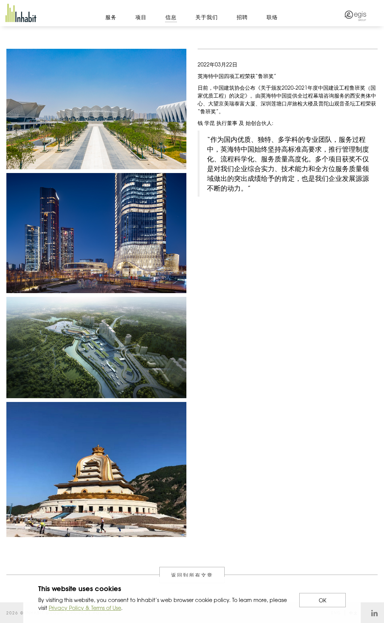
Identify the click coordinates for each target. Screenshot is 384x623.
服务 (111, 17)
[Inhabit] (21, 13)
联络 (272, 17)
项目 (141, 17)
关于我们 (206, 17)
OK (322, 600)
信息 (171, 17)
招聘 (242, 17)
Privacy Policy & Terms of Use (85, 607)
